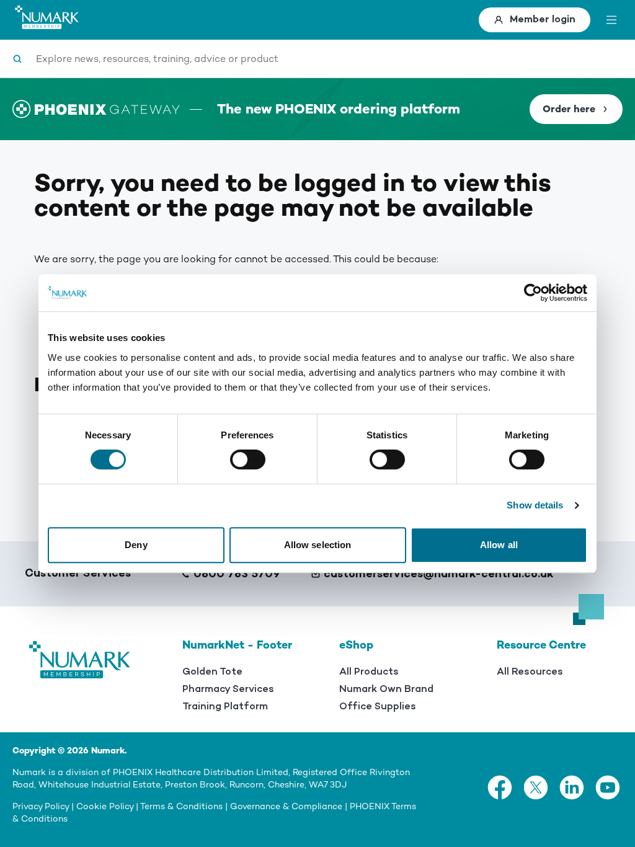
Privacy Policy (40, 806)
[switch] (247, 459)
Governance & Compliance (286, 806)
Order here (569, 109)
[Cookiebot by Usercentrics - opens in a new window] (533, 292)
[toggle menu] (611, 20)
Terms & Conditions (181, 806)
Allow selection (318, 544)
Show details (535, 505)
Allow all (499, 544)
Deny (136, 544)
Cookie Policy (104, 806)
